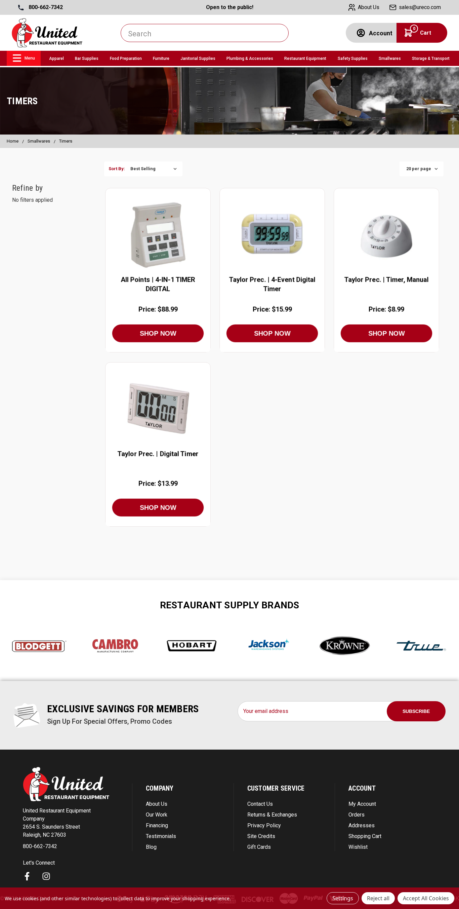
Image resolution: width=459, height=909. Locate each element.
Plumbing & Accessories (249, 58)
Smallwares (390, 58)
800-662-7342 (45, 7)
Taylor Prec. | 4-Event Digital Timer (272, 284)
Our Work (156, 814)
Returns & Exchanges (272, 814)
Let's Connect (39, 863)
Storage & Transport (431, 58)
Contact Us (260, 804)
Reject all (378, 898)
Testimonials (161, 836)
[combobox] (204, 33)
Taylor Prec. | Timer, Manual (386, 279)
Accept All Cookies (426, 898)
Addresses (361, 825)
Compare (155, 234)
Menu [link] (30, 58)
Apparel (56, 58)
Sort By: (117, 168)
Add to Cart (157, 250)
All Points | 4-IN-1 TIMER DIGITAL (158, 284)
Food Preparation (126, 58)
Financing (157, 825)
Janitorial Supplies (197, 58)
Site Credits (261, 836)
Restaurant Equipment (305, 58)
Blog (151, 847)
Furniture (161, 58)
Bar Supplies (86, 58)
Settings (342, 898)
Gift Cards (259, 847)
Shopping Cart (364, 836)
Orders (356, 814)
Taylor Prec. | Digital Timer (157, 454)
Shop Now (157, 333)
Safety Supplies (353, 58)
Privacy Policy (264, 825)
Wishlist (358, 847)
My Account (362, 804)
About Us (156, 804)
